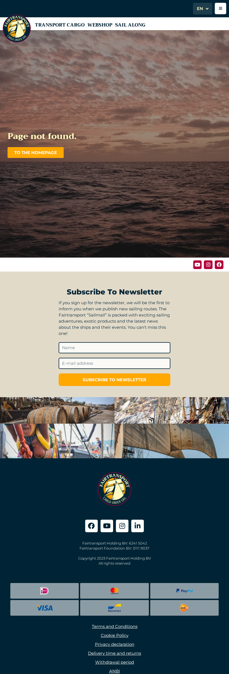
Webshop (99, 25)
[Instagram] (208, 264)
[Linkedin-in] (137, 526)
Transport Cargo (60, 25)
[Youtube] (197, 264)
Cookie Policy (114, 635)
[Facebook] (219, 264)
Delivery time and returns (114, 653)
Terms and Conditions (114, 626)
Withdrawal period (114, 662)
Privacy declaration (114, 644)
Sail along (130, 25)
